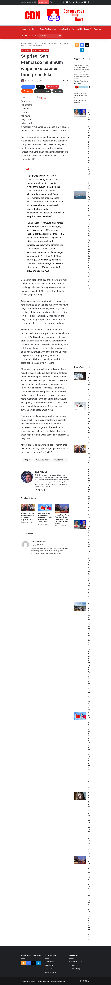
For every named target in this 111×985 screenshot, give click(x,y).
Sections (35, 29)
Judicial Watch (49, 965)
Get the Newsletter (64, 29)
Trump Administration (48, 29)
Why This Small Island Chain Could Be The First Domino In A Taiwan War (45, 518)
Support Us (88, 29)
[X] (41, 490)
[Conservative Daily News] (55, 15)
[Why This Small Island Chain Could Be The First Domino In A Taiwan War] (45, 508)
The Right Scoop (50, 972)
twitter (37, 486)
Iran (29, 29)
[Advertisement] (82, 327)
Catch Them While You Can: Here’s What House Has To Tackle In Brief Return (62, 519)
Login (72, 965)
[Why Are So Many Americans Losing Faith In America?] (80, 796)
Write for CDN (77, 29)
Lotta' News (48, 969)
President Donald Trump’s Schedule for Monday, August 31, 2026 (89, 478)
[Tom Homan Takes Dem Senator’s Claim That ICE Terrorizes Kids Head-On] (80, 113)
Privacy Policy (75, 969)
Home (24, 29)
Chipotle (27, 460)
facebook (43, 486)
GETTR (51, 486)
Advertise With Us (76, 961)
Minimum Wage (43, 460)
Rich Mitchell (29, 81)
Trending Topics (33, 43)
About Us (97, 29)
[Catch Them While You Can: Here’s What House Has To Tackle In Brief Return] (62, 508)
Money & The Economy (40, 50)
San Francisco (60, 460)
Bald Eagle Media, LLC (58, 981)
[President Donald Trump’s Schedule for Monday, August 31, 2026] (28, 508)
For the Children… (89, 382)
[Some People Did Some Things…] (80, 406)
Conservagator (49, 961)
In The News (43, 43)
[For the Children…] (80, 376)
